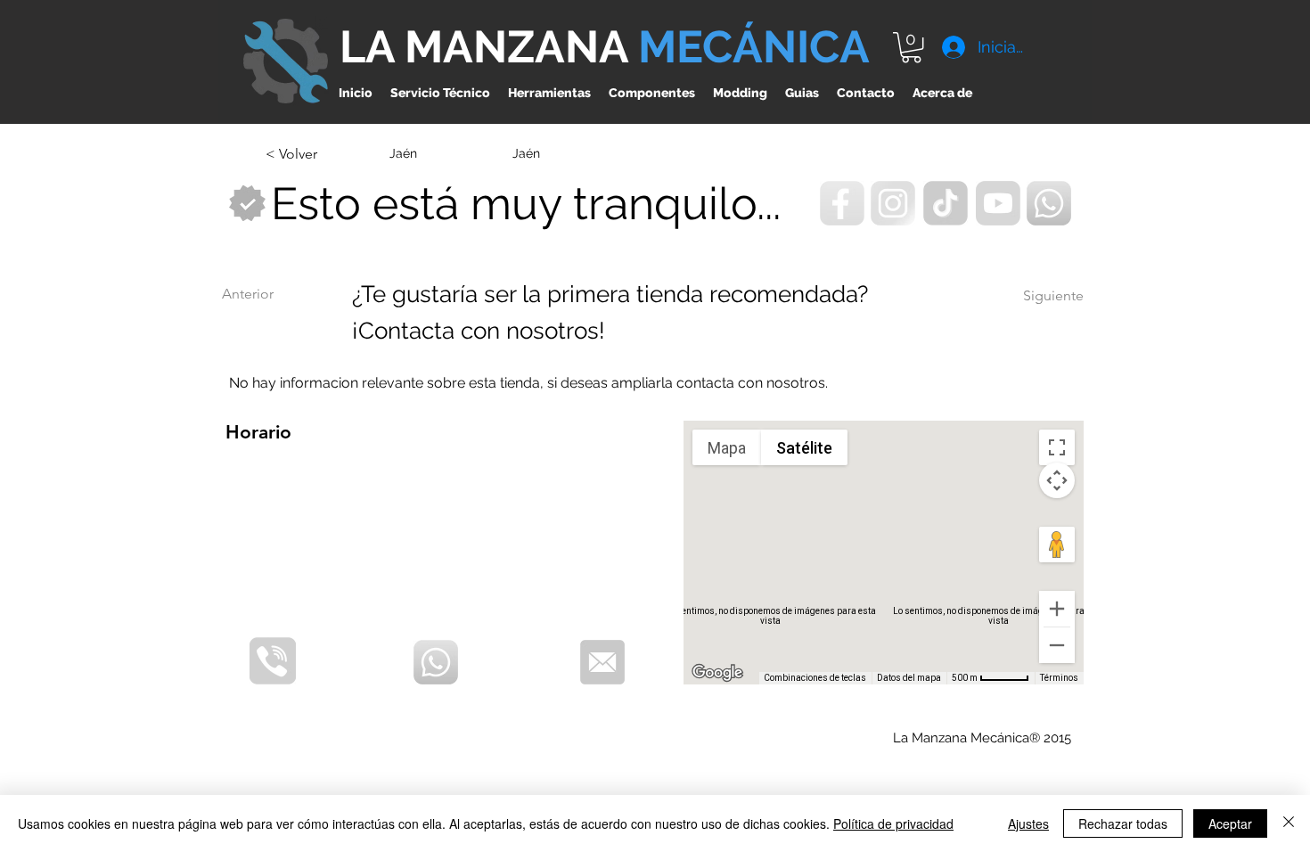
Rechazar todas (1122, 823)
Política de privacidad (893, 823)
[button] (911, 47)
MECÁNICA (754, 46)
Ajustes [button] (1028, 823)
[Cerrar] (1288, 823)
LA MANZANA (489, 46)
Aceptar (1230, 823)
